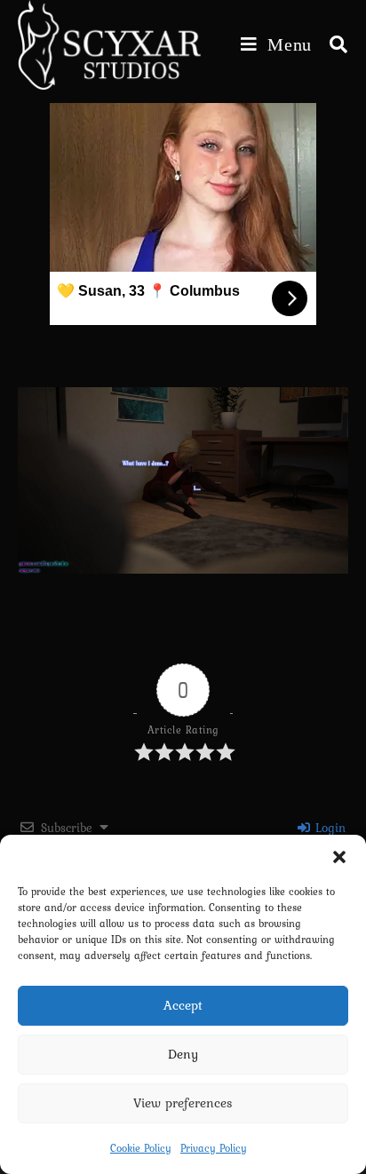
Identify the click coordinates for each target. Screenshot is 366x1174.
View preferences (183, 1103)
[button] (339, 857)
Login (329, 828)
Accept (183, 1005)
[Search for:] (332, 44)
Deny (183, 1054)
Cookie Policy (140, 1148)
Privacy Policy (213, 1148)
